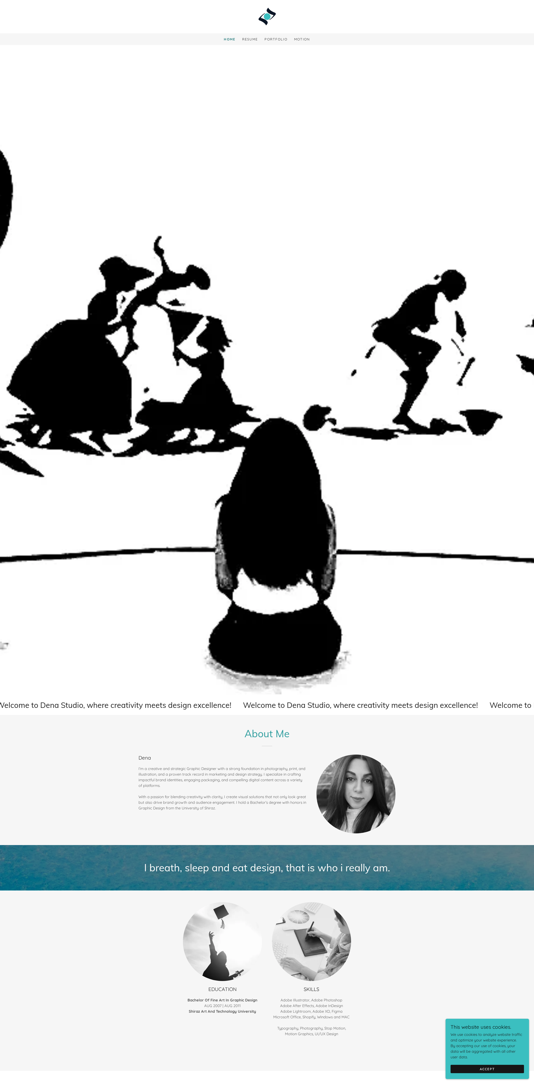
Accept (487, 1069)
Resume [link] (250, 39)
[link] (267, 16)
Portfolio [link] (275, 39)
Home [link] (229, 39)
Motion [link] (302, 39)
